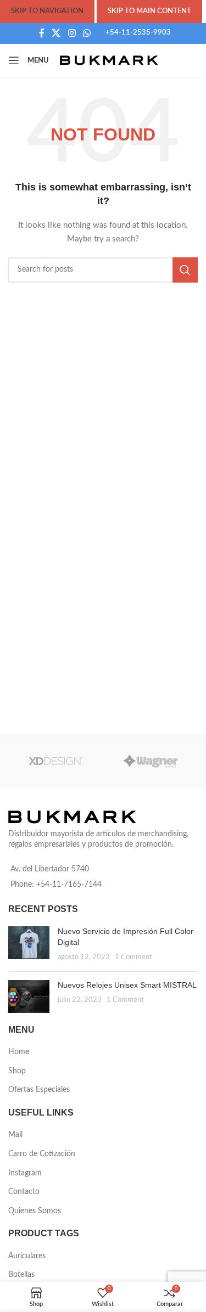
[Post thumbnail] (28, 944)
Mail (15, 1135)
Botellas (21, 1275)
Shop (17, 1071)
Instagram (25, 1173)
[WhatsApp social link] (86, 33)
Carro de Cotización (41, 1154)
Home (18, 1052)
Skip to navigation (47, 11)
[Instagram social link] (71, 33)
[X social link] (56, 33)
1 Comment (133, 957)
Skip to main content (149, 11)
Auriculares (27, 1256)
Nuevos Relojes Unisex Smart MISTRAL (127, 985)
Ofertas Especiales (39, 1090)
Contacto (24, 1192)
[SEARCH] (185, 270)
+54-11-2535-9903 (138, 32)
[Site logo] (109, 60)
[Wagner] (150, 761)
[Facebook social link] (41, 33)
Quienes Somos (34, 1211)
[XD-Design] (55, 761)
